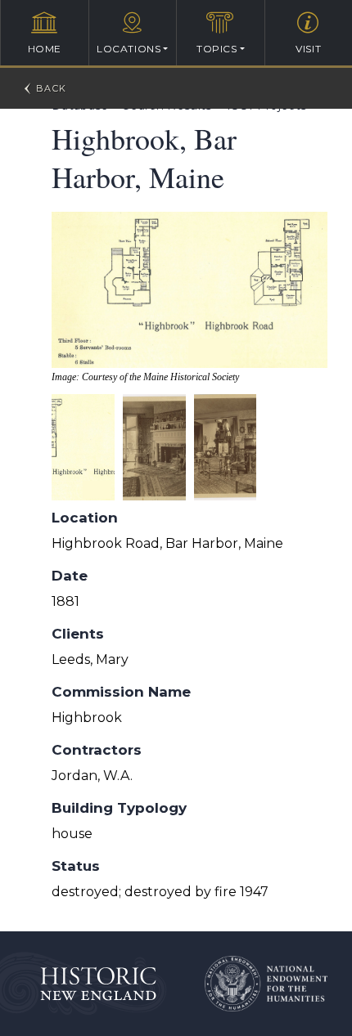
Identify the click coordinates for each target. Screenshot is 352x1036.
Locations (128, 49)
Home (44, 49)
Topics (216, 49)
